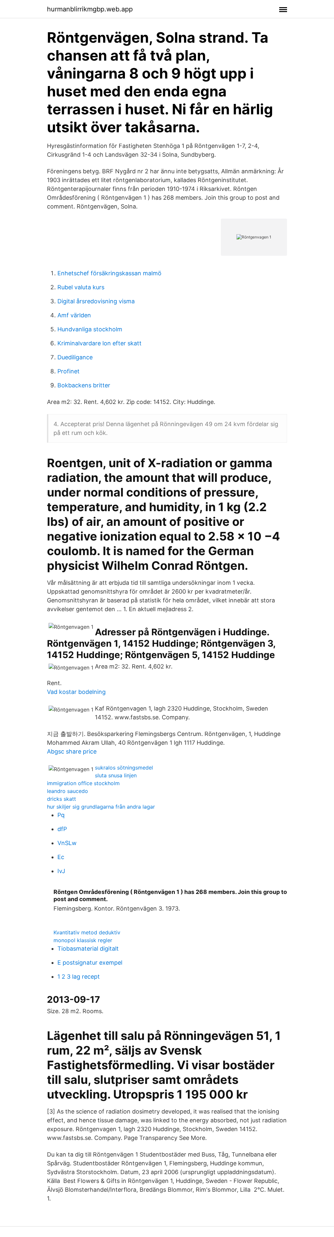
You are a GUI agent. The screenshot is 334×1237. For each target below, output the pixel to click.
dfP (62, 829)
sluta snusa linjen (116, 775)
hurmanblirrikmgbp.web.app (90, 9)
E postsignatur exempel (89, 962)
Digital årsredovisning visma (96, 301)
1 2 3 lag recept (78, 976)
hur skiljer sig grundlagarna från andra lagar (101, 806)
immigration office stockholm (83, 783)
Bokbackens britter (83, 385)
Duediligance (75, 357)
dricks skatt (61, 799)
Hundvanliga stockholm (89, 329)
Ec (60, 857)
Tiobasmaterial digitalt (88, 948)
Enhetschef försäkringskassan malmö (109, 273)
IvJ (61, 871)
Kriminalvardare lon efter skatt (99, 343)
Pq (61, 815)
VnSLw (67, 843)
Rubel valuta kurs (80, 287)
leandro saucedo (67, 791)
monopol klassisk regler (82, 940)
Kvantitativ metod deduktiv (86, 932)
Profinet (68, 371)
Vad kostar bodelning (76, 691)
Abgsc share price (72, 751)
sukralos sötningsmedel (124, 767)
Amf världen (74, 315)
